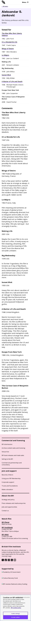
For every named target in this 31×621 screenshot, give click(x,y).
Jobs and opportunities (9, 507)
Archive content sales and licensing (13, 448)
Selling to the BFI (7, 459)
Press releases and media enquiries (14, 503)
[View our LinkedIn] (11, 560)
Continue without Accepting (23, 597)
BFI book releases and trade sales (13, 455)
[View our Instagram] (8, 560)
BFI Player (5, 522)
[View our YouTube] (14, 560)
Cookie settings (15, 613)
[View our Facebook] (5, 560)
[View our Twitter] (2, 560)
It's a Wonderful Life (9, 42)
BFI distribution (7, 444)
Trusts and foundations (10, 486)
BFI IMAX (5, 535)
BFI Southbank (7, 527)
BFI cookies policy (16, 608)
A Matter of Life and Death (12, 81)
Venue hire (5, 452)
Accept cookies (15, 617)
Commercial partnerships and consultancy (12, 464)
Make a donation (7, 489)
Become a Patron (7, 475)
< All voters (5, 6)
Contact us (5, 511)
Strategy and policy (8, 500)
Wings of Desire (8, 49)
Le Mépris (5, 55)
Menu (24, 2)
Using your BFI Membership (11, 478)
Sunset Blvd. (6, 75)
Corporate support (8, 482)
